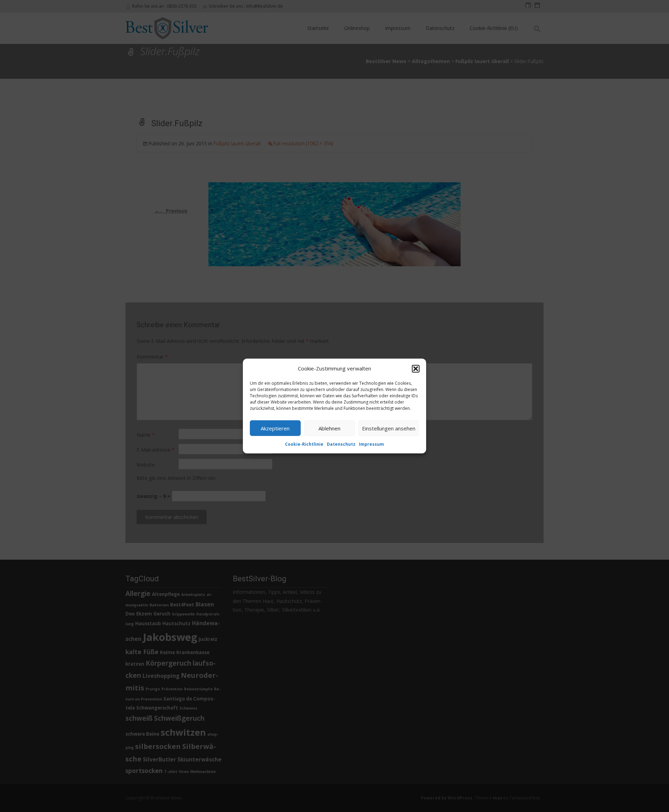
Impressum (371, 444)
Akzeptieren (275, 427)
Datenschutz (341, 444)
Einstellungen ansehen (388, 427)
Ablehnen (329, 427)
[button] (415, 368)
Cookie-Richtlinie (304, 444)
